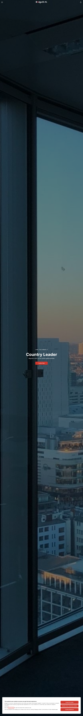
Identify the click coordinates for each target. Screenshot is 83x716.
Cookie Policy (11, 707)
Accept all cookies (69, 702)
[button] (80, 2)
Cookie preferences (69, 709)
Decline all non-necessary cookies (69, 705)
